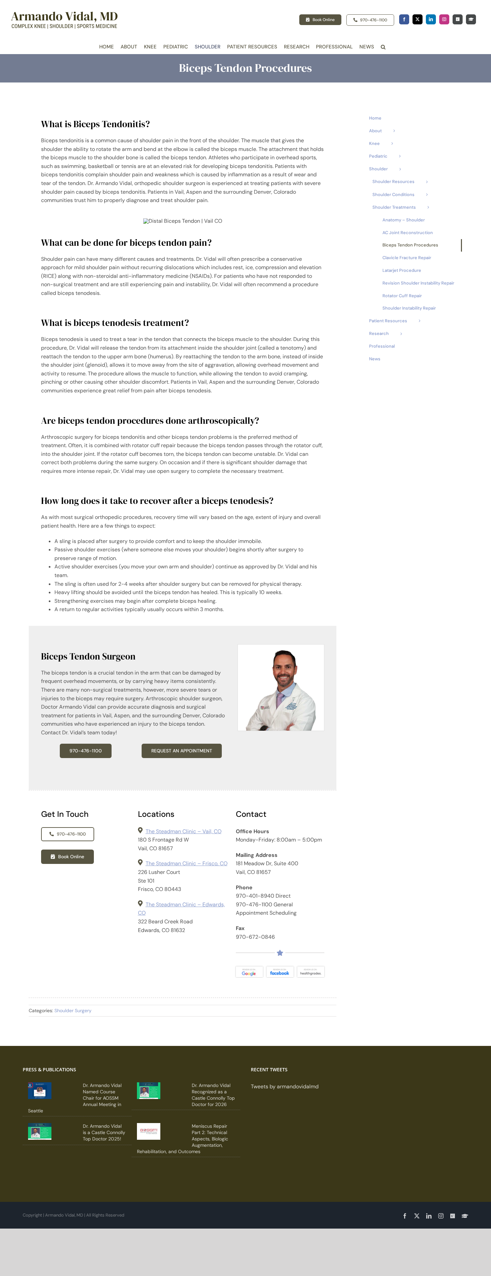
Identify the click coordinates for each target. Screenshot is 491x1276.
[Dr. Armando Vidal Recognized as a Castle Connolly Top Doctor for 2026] (148, 1090)
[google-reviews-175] (249, 968)
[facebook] (404, 19)
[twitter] (418, 19)
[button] (383, 47)
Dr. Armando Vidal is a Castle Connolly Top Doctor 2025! (104, 1132)
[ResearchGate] (458, 19)
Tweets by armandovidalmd (285, 1086)
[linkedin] (431, 19)
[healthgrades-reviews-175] (310, 968)
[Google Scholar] (471, 19)
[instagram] (444, 19)
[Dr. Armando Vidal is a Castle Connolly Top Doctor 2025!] (39, 1131)
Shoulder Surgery (73, 1011)
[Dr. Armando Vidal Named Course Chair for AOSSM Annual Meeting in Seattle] (39, 1090)
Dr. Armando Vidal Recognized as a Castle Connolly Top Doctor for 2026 (213, 1094)
